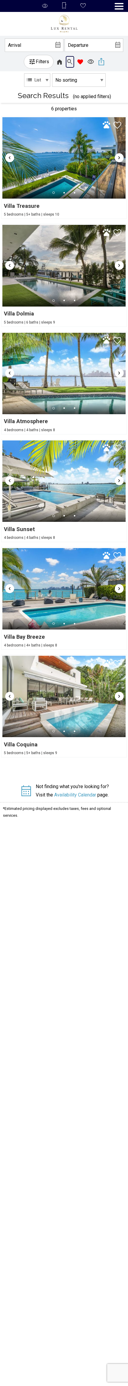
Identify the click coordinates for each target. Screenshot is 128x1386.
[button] (119, 6)
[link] (64, 167)
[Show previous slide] (9, 157)
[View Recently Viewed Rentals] (90, 62)
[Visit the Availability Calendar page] (26, 793)
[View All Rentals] (59, 62)
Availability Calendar (75, 795)
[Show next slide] (119, 157)
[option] (37, 80)
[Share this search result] (101, 62)
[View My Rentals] (80, 62)
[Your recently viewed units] (45, 6)
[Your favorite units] (83, 6)
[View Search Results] (70, 62)
